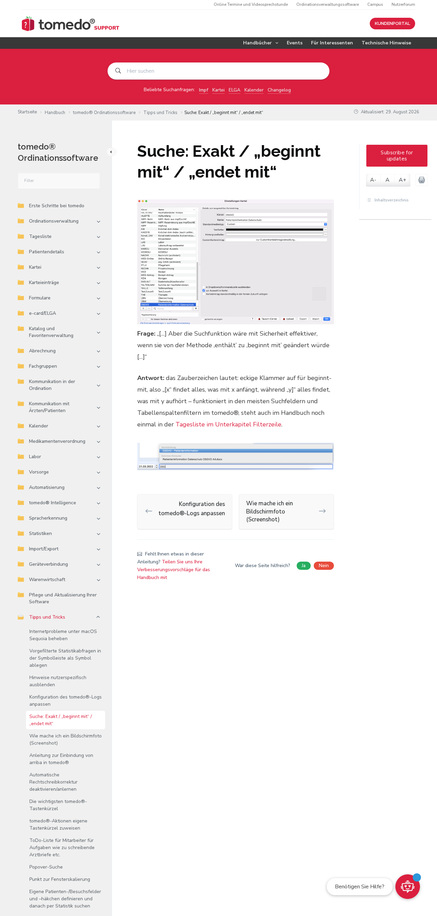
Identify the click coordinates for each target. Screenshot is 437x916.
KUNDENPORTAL (392, 23)
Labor (35, 456)
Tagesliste (40, 236)
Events (294, 43)
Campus (375, 4)
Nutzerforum (403, 4)
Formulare (40, 298)
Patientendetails (46, 252)
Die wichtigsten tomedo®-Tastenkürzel (58, 805)
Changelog (279, 90)
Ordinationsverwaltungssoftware (327, 4)
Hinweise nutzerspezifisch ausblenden (57, 681)
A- (373, 180)
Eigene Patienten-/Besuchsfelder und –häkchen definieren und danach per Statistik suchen (65, 898)
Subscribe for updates (397, 155)
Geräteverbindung (48, 564)
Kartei (218, 90)
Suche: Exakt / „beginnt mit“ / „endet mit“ (60, 720)
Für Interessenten (332, 43)
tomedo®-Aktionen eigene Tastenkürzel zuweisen (58, 824)
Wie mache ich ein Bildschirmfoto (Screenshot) (65, 739)
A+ (402, 180)
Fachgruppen (43, 366)
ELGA (234, 90)
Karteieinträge (44, 282)
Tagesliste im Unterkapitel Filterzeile (228, 424)
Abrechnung (42, 351)
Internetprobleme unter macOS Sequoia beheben (63, 635)
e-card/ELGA (42, 313)
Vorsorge (39, 472)
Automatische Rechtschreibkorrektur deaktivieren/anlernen (53, 782)
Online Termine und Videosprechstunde (251, 4)
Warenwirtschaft (47, 579)
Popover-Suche (46, 867)
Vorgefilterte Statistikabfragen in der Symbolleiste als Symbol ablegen (65, 658)
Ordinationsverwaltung (54, 221)
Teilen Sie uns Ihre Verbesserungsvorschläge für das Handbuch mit (173, 570)
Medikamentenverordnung (57, 441)
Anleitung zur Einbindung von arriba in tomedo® (61, 759)
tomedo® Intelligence (52, 502)
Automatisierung (47, 487)
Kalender (254, 90)
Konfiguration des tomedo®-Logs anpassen (65, 700)
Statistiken (40, 533)
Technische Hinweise (386, 43)
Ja (304, 565)
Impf (203, 90)
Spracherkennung (48, 518)
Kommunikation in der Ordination (52, 385)
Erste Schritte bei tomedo (56, 205)
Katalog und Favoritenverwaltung (51, 332)
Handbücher (257, 43)
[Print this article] (421, 180)
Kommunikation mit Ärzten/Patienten (49, 407)
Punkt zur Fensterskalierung (59, 879)
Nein (324, 565)
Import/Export (43, 549)
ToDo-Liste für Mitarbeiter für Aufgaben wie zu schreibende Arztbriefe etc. (62, 847)
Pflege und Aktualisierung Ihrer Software (63, 598)
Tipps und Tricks (47, 617)
